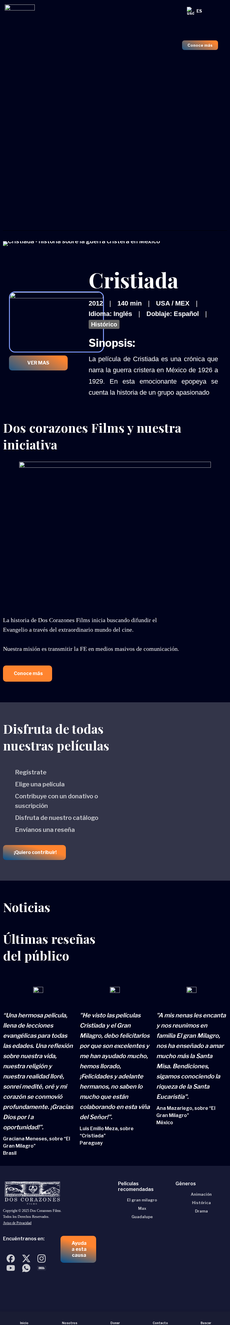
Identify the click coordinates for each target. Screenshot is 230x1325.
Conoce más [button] (200, 45)
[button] (27, 673)
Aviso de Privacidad (17, 1223)
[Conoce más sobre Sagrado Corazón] (115, 39)
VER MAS (38, 363)
